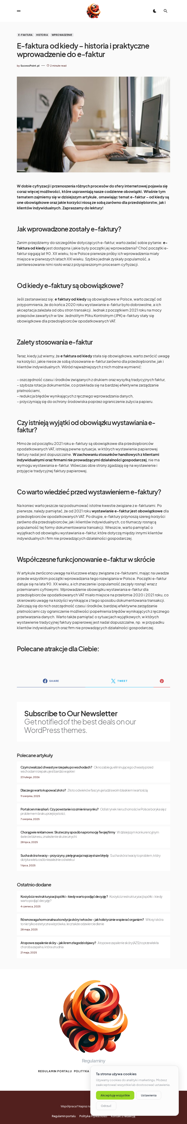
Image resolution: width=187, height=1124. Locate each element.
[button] (18, 11)
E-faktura (25, 35)
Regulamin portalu (55, 1071)
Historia (42, 35)
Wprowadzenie (62, 35)
